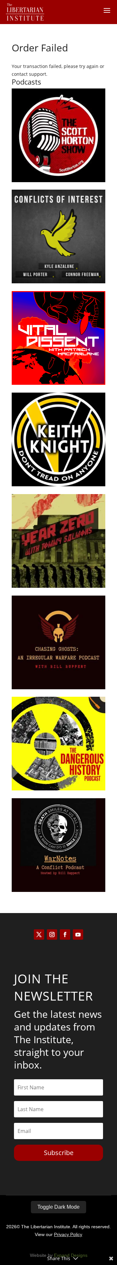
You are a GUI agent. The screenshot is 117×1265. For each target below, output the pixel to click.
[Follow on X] (39, 934)
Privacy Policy (68, 1234)
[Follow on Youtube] (78, 934)
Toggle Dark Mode (58, 1207)
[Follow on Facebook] (65, 934)
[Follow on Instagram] (52, 934)
